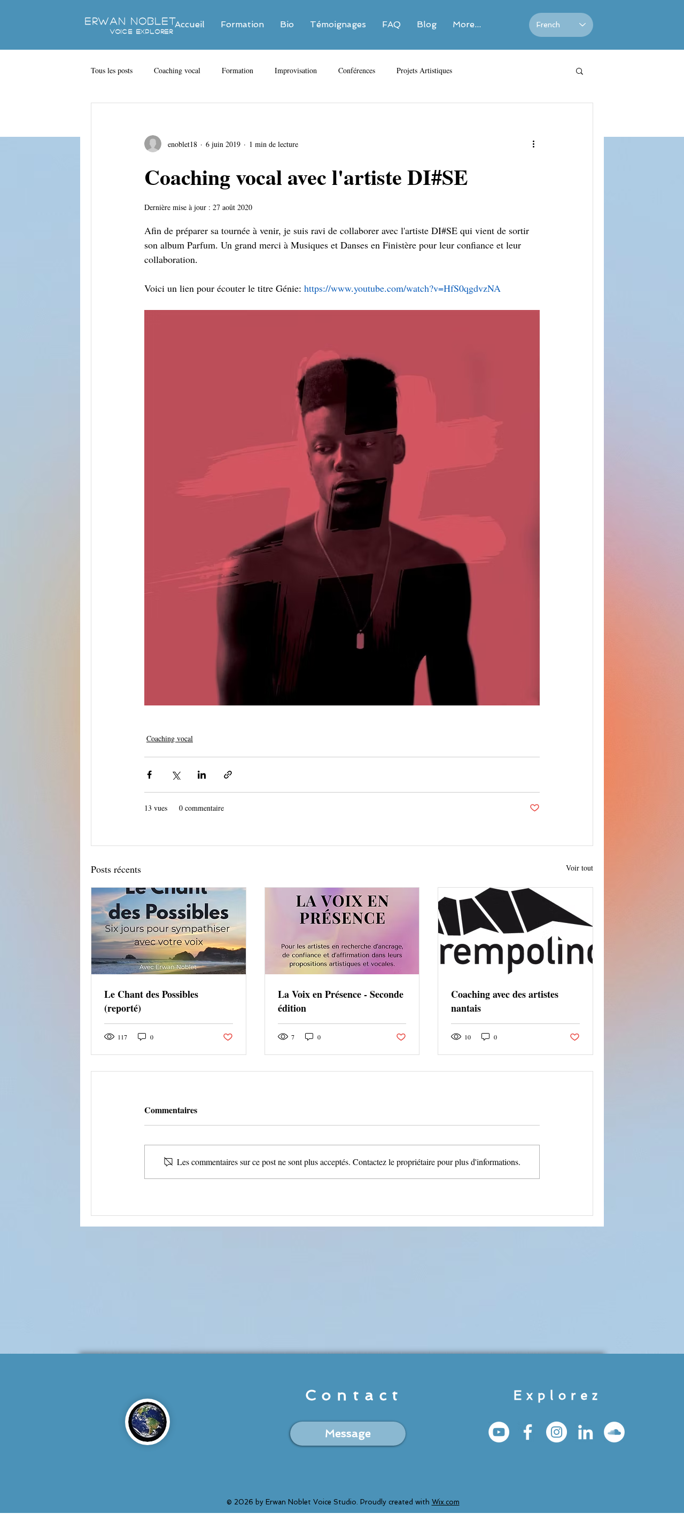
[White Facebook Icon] (527, 1432)
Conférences (356, 70)
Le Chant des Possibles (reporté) (151, 1001)
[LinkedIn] (585, 1432)
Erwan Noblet (133, 21)
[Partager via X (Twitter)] (175, 775)
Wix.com (446, 1502)
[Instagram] (556, 1432)
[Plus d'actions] (533, 143)
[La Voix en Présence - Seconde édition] (342, 931)
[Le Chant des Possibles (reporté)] (168, 931)
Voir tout (579, 868)
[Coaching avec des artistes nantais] (515, 931)
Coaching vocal (177, 70)
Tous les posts (112, 70)
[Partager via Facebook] (149, 775)
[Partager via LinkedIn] (202, 775)
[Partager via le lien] (228, 775)
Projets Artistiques (424, 70)
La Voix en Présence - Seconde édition (340, 1001)
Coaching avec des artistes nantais (504, 1001)
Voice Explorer (142, 31)
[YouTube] (498, 1432)
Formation (237, 70)
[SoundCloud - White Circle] (614, 1432)
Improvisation (296, 70)
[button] (579, 70)
